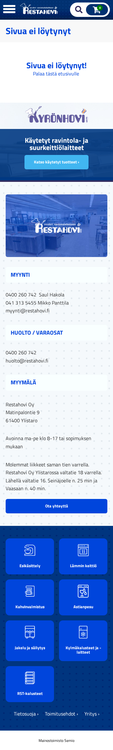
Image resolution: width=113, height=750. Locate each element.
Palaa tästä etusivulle (56, 73)
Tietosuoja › (26, 713)
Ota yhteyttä (56, 506)
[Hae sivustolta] (79, 10)
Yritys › (92, 713)
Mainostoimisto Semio (56, 740)
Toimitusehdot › (61, 713)
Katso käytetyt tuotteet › (56, 162)
